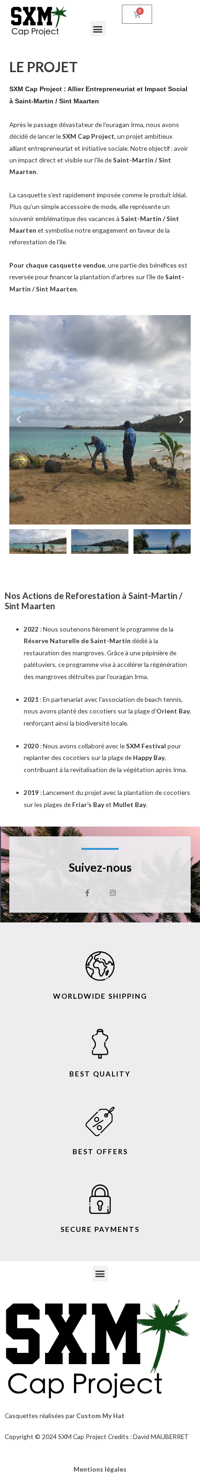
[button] (98, 28)
